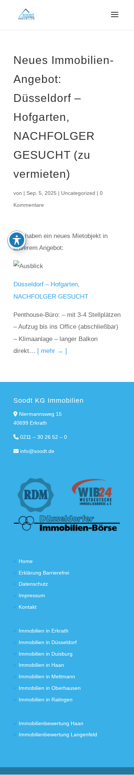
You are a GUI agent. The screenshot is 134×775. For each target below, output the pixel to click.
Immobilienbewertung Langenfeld (58, 734)
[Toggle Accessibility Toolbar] (17, 240)
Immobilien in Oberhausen (50, 688)
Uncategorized (78, 193)
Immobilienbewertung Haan (51, 723)
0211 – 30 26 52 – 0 (43, 437)
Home (26, 561)
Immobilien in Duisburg (46, 654)
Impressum (32, 595)
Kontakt (27, 607)
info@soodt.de (37, 451)
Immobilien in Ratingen (46, 699)
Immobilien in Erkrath (43, 631)
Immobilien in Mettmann (47, 676)
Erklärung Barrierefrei (44, 573)
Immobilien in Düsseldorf (48, 642)
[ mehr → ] (52, 350)
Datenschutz (33, 584)
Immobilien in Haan (41, 665)
